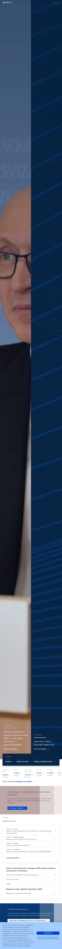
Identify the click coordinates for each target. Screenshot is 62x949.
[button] (54, 2)
